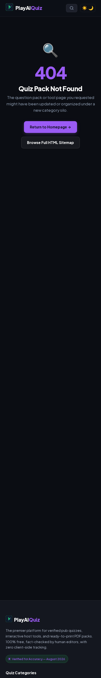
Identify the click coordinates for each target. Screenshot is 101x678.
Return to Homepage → (50, 127)
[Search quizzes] (71, 8)
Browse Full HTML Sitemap (50, 142)
